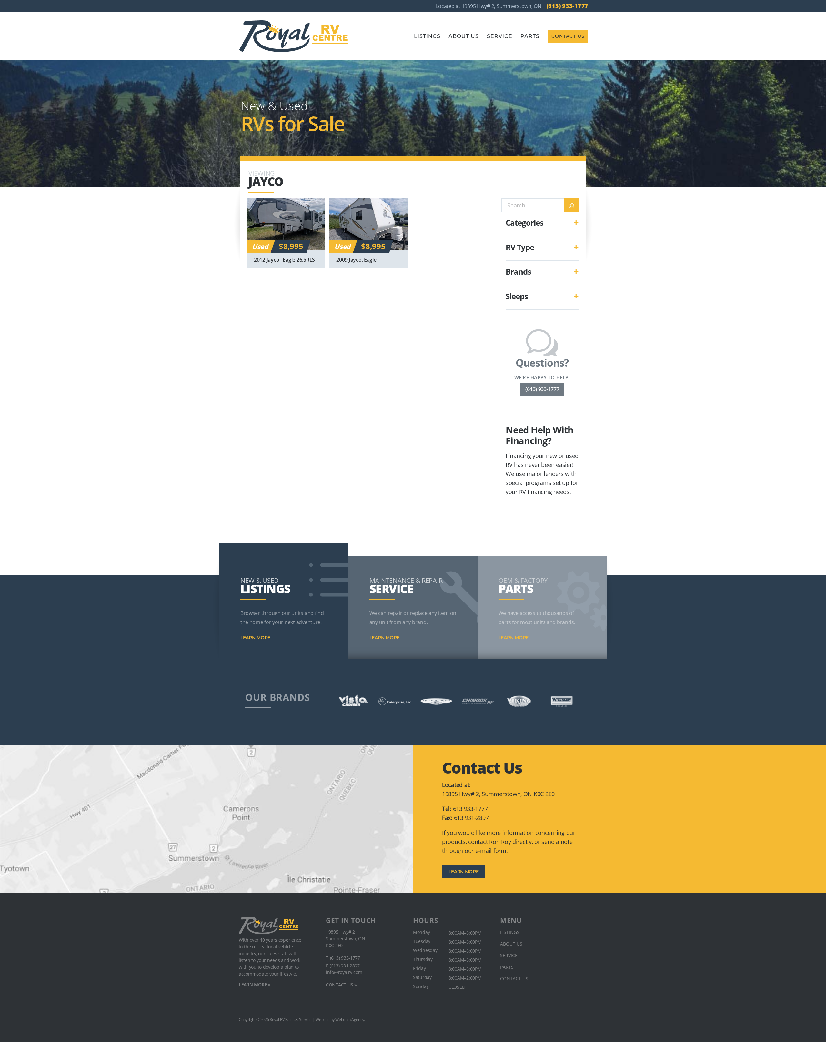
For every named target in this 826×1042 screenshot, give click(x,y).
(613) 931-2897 (345, 965)
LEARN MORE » (255, 984)
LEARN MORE (463, 872)
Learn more (255, 638)
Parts (529, 36)
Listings (427, 36)
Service (499, 36)
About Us (463, 36)
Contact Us (568, 36)
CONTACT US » (341, 985)
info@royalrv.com (344, 972)
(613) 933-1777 (567, 6)
